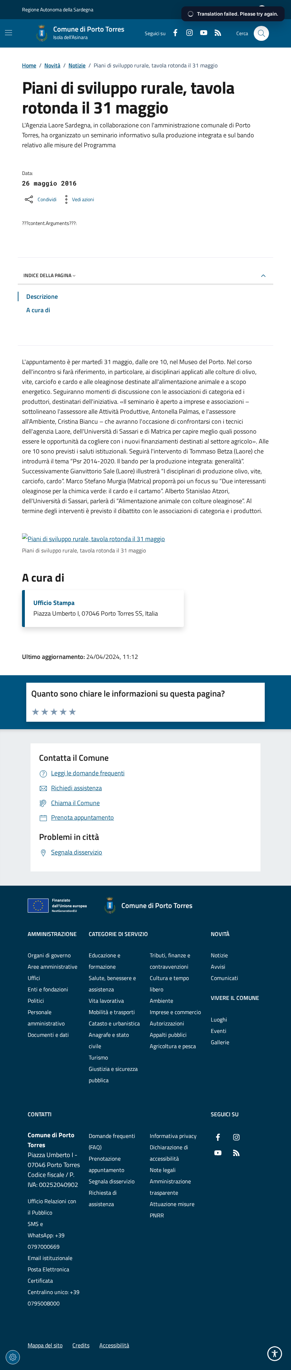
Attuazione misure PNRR (172, 1210)
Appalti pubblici (168, 1034)
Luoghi (219, 1019)
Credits (80, 1345)
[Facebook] (172, 33)
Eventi (218, 1031)
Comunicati (224, 978)
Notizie (77, 65)
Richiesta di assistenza (103, 1198)
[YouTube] (201, 33)
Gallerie (220, 1042)
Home (29, 65)
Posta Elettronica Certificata (48, 1275)
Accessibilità (114, 1345)
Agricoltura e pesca (173, 1046)
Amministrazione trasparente (170, 1187)
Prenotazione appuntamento (106, 1164)
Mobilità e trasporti (112, 1012)
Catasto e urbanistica (114, 1023)
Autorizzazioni (167, 1023)
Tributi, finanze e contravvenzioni (170, 961)
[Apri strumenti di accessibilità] (274, 1353)
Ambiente (161, 1000)
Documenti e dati (48, 1034)
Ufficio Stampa (54, 603)
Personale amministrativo (46, 1018)
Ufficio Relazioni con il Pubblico (52, 1207)
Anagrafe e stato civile (109, 1040)
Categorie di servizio (118, 934)
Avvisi (218, 966)
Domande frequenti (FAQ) (112, 1141)
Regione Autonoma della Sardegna (57, 9)
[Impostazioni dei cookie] (13, 1357)
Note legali (163, 1170)
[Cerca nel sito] (261, 33)
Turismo (98, 1057)
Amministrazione (52, 934)
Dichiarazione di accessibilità (169, 1153)
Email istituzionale (50, 1258)
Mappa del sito (45, 1345)
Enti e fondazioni (48, 989)
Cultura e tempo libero (169, 984)
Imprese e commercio (175, 1012)
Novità (52, 65)
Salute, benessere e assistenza (112, 984)
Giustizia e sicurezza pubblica (113, 1074)
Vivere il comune (235, 998)
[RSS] (215, 33)
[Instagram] (187, 33)
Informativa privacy (173, 1136)
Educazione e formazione (104, 961)
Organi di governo (49, 955)
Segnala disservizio (111, 1181)
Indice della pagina (47, 275)
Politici (36, 1000)
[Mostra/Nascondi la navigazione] (8, 32)
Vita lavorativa (106, 1000)
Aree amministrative (52, 966)
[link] (93, 539)
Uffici (34, 978)
